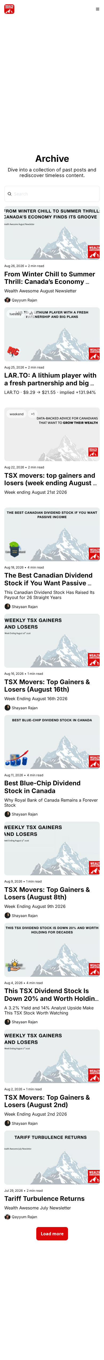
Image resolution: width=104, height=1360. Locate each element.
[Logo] (9, 9)
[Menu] (97, 9)
